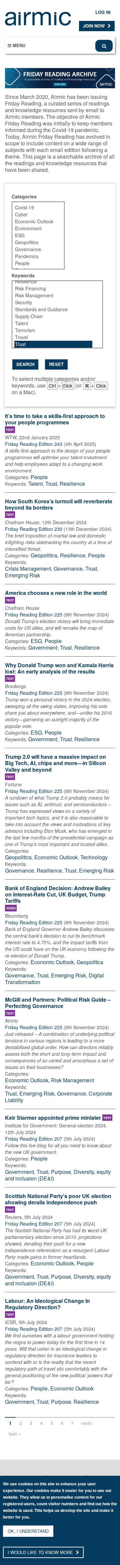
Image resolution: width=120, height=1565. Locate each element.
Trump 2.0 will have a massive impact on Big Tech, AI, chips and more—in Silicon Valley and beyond (55, 763)
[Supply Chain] (53, 316)
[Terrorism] (53, 330)
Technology (94, 857)
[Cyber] (34, 214)
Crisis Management (28, 568)
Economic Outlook (56, 857)
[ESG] (34, 235)
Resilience (72, 483)
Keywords (23, 275)
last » (15, 1433)
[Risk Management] (53, 295)
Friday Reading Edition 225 (33, 614)
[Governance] (34, 249)
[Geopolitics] (34, 242)
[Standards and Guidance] (53, 309)
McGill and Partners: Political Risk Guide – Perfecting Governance (58, 1003)
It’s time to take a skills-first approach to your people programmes (55, 419)
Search (25, 364)
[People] (34, 263)
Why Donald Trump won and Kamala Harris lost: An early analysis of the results (59, 668)
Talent (35, 483)
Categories (24, 196)
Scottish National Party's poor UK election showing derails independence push (58, 1199)
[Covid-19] (34, 207)
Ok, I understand (28, 1531)
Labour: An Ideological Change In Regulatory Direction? (47, 1304)
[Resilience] (53, 281)
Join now (94, 26)
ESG (36, 641)
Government (42, 647)
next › (87, 1423)
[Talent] (53, 323)
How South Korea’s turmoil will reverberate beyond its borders (58, 504)
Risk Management (72, 1080)
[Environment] (34, 228)
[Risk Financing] (53, 288)
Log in (102, 12)
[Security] (53, 302)
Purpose (61, 1171)
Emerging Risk (22, 575)
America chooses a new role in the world (56, 593)
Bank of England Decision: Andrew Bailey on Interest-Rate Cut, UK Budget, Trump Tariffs (58, 894)
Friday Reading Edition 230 (33, 529)
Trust (51, 483)
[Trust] (53, 344)
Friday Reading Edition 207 (33, 1138)
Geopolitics (44, 555)
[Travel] (53, 337)
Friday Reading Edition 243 (33, 444)
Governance (68, 568)
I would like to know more (41, 1552)
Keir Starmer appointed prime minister (53, 1117)
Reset (56, 364)
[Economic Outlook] (34, 221)
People (39, 477)
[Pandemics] (34, 256)
